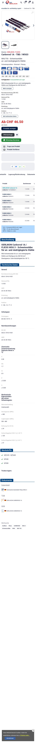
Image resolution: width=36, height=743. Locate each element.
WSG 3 (24, 525)
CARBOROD (17, 525)
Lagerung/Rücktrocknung (16, 174)
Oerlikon (4, 525)
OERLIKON (10, 52)
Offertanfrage (8, 135)
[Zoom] (32, 12)
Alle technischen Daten (10, 116)
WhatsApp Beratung (12, 140)
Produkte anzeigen (9, 128)
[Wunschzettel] (17, 135)
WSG (13, 528)
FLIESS (17, 52)
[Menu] (3, 2)
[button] (33, 2)
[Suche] (21, 2)
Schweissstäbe (6, 528)
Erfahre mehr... (25, 735)
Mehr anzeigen (7, 88)
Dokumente (31, 174)
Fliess (10, 525)
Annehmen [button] (10, 738)
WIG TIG (19, 528)
